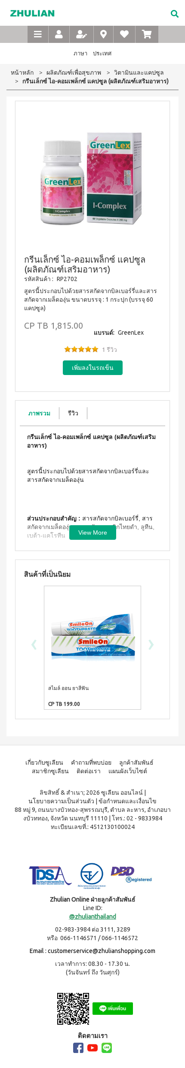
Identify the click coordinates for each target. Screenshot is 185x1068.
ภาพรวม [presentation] (39, 413)
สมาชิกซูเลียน (50, 771)
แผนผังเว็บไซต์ (127, 771)
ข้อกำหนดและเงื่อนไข (128, 801)
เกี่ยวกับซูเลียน (44, 762)
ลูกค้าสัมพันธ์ (136, 762)
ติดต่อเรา (89, 771)
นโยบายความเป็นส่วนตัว (61, 801)
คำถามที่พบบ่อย (91, 762)
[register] (81, 34)
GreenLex (131, 332)
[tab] (39, 413)
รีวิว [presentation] (73, 413)
